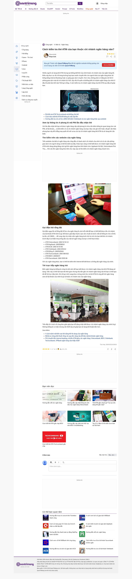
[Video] (17, 86)
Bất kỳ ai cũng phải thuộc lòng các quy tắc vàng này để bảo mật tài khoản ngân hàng (74, 336)
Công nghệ (89, 9)
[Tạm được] (109, 54)
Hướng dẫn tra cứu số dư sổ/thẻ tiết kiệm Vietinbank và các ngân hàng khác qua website (75, 119)
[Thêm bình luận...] (83, 467)
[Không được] (108, 54)
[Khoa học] (17, 98)
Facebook (82, 559)
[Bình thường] (111, 54)
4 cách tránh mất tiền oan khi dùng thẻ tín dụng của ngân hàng (66, 334)
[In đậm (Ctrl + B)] (55, 462)
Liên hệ (70, 559)
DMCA (87, 559)
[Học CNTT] (17, 75)
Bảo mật (52, 559)
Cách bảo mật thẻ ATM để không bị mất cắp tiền (61, 116)
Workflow (80, 9)
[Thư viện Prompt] (17, 52)
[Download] (17, 81)
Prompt (64, 9)
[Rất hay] (115, 54)
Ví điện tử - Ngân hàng (61, 44)
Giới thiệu (39, 559)
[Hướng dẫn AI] (17, 57)
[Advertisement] (66, 28)
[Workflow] (17, 63)
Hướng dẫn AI (33, 9)
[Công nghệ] (17, 69)
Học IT (97, 9)
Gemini (57, 9)
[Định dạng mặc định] (63, 462)
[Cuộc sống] (17, 92)
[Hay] (113, 54)
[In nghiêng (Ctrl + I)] (58, 462)
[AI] (17, 46)
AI (25, 9)
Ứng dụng (64, 559)
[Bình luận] (107, 56)
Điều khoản (46, 559)
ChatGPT (50, 9)
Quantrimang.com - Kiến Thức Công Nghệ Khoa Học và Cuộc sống (27, 3)
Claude (42, 9)
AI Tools (72, 9)
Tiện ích (104, 9)
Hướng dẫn (58, 559)
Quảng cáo (76, 559)
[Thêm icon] (51, 462)
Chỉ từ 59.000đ (108, 65)
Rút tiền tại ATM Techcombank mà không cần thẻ (62, 114)
